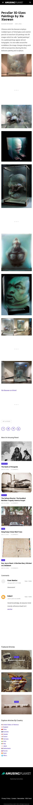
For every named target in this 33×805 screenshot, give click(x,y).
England (16, 657)
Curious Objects (16, 678)
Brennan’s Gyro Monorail (16, 660)
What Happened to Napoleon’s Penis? (16, 683)
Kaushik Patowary (7, 23)
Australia (6, 732)
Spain (5, 753)
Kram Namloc (12, 580)
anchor (9, 609)
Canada (16, 701)
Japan (5, 746)
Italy (4, 743)
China (3, 528)
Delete (30, 581)
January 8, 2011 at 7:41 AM (14, 583)
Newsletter (20, 798)
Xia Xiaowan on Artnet (8, 390)
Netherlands (7, 748)
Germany (6, 739)
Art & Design (6, 421)
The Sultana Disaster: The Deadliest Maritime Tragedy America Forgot (13, 499)
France (5, 736)
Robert (9, 596)
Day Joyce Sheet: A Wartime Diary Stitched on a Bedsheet (16, 564)
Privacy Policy (6, 798)
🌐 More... (4, 755)
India (4, 741)
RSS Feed (28, 798)
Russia (5, 751)
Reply (26, 581)
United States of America (11, 725)
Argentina (4, 463)
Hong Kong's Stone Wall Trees (11, 532)
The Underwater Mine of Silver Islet (16, 705)
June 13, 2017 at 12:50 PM (13, 598)
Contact (14, 798)
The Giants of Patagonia (9, 467)
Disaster (4, 495)
